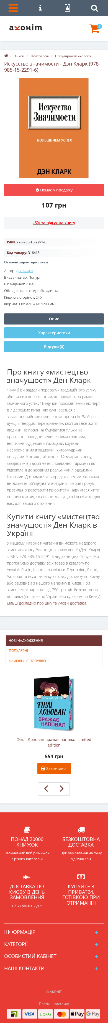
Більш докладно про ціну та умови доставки (46, 603)
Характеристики (54, 332)
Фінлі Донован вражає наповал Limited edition (54, 742)
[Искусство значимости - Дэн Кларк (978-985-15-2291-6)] (54, 128)
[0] (94, 31)
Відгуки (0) (54, 346)
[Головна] (6, 56)
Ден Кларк (24, 270)
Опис (54, 318)
